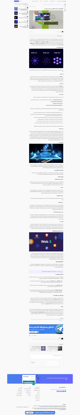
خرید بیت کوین (37, 395)
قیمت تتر (38, 393)
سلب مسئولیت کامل (61, 320)
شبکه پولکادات (49, 132)
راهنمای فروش (19, 390)
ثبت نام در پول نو (28, 390)
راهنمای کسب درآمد (19, 393)
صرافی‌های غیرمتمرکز (31, 290)
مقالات (41, 1)
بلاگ (60, 4)
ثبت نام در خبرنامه (29, 381)
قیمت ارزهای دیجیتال (52, 1)
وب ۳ (54, 4)
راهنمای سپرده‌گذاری (18, 395)
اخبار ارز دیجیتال (46, 1)
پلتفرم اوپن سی (47, 281)
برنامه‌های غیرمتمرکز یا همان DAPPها (58, 253)
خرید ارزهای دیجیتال (59, 1)
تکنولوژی (57, 4)
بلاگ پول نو (28, 393)
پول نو (62, 4)
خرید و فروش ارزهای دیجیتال (45, 406)
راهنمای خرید (19, 388)
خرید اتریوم (37, 398)
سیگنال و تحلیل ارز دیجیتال (35, 1)
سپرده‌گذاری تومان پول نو (27, 388)
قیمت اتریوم (37, 400)
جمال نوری (60, 338)
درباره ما (29, 395)
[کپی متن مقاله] (36, 335)
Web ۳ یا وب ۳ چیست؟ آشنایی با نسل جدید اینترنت (48, 4)
